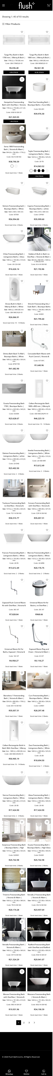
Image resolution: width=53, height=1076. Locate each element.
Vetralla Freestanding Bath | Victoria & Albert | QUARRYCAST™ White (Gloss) (14, 947)
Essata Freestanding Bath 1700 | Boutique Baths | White (14, 406)
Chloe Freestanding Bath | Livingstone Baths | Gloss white (14, 257)
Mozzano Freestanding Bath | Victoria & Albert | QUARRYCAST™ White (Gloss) (39, 997)
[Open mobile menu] (3, 5)
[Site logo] (26, 5)
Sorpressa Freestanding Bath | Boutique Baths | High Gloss (14, 848)
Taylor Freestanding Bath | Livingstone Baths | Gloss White (39, 154)
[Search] (9, 5)
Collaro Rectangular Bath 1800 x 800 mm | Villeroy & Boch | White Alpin (39, 406)
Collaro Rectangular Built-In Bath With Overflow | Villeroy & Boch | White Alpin (14, 748)
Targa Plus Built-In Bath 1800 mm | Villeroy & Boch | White (39, 58)
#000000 (39, 170)
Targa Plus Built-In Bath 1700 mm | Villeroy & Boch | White (14, 58)
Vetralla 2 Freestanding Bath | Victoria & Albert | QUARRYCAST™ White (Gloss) (39, 897)
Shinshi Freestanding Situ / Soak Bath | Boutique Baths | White (39, 307)
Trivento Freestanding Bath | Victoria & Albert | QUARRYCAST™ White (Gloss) (14, 897)
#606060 (35, 170)
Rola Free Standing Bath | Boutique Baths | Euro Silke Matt (39, 105)
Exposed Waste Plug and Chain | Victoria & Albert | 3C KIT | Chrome (39, 652)
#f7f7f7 (16, 166)
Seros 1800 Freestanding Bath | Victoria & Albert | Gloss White (14, 149)
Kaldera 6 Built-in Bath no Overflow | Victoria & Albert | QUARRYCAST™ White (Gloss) (39, 257)
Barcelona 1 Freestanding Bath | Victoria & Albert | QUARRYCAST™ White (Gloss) (14, 698)
